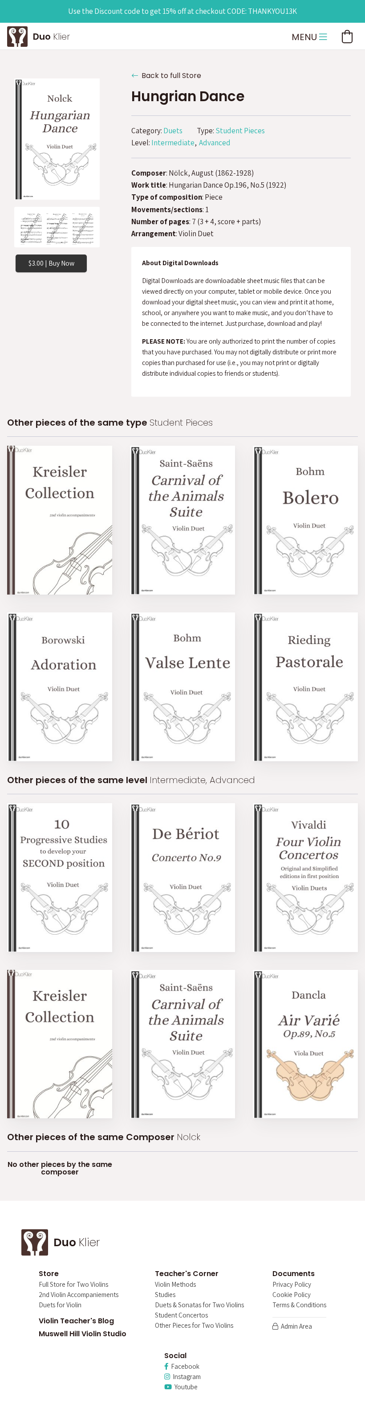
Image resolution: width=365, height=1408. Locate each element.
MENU (305, 37)
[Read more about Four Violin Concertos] (305, 877)
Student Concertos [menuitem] (181, 1315)
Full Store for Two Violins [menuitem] (73, 1285)
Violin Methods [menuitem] (175, 1285)
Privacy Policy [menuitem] (291, 1285)
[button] (347, 36)
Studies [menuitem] (165, 1295)
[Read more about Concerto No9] (182, 877)
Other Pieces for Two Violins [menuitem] (194, 1326)
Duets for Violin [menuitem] (60, 1305)
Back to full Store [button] (169, 75)
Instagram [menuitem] (185, 1377)
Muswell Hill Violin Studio (82, 1334)
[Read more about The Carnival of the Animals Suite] (182, 520)
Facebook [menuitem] (183, 1367)
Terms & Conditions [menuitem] (299, 1305)
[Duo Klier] (17, 35)
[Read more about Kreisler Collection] (59, 520)
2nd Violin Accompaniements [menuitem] (78, 1295)
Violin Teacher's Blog (76, 1321)
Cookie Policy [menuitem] (291, 1295)
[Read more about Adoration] (59, 686)
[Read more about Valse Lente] (182, 686)
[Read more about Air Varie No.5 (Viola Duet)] (305, 1044)
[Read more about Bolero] (305, 520)
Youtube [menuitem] (185, 1387)
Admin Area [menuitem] (295, 1326)
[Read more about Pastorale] (305, 686)
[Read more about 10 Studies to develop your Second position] (59, 877)
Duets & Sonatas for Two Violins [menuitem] (199, 1305)
